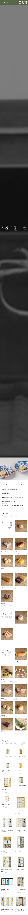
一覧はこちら (23, 484)
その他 (10, 516)
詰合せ (15, 516)
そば (6, 516)
